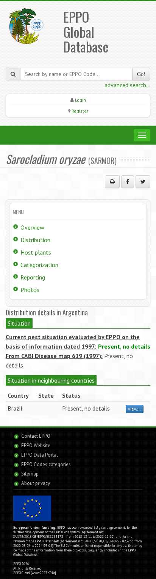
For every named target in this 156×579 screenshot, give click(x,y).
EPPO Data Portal (39, 455)
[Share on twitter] (143, 181)
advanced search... (127, 85)
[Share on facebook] (127, 181)
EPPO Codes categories (46, 464)
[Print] (112, 181)
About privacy (35, 483)
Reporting (32, 277)
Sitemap (30, 474)
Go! (141, 73)
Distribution (35, 240)
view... (134, 409)
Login (80, 100)
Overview (32, 227)
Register (80, 111)
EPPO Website (35, 445)
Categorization (39, 265)
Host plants (35, 252)
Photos (29, 289)
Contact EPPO (35, 436)
